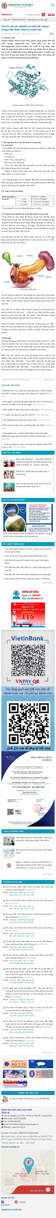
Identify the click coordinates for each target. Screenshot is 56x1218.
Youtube (22, 1202)
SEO (22, 1143)
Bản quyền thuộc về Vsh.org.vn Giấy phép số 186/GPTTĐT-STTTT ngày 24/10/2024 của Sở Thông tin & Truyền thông (27, 1137)
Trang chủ (6, 20)
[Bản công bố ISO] (28, 789)
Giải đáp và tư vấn (12, 882)
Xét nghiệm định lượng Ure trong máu (26, 420)
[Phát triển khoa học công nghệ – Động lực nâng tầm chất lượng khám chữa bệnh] (8, 841)
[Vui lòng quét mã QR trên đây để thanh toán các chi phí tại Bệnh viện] (28, 661)
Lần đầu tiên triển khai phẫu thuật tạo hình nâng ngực (28, 574)
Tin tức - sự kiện (11, 453)
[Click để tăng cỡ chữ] (53, 34)
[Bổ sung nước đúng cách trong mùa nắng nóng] (8, 853)
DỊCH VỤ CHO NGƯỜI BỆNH (14, 500)
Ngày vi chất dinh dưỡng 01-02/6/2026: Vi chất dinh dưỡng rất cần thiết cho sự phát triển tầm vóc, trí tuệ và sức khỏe (34, 865)
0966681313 (6, 15)
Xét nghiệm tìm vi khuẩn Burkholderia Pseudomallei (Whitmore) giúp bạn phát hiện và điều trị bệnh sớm (26, 436)
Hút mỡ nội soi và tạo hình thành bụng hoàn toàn (26, 556)
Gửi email (50, 380)
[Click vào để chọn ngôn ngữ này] (53, 15)
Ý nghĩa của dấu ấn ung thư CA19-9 (26, 415)
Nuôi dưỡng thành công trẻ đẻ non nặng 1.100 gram (27, 579)
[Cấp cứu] (28, 615)
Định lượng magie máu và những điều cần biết (27, 426)
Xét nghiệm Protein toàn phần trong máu (28, 410)
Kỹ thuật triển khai (19, 20)
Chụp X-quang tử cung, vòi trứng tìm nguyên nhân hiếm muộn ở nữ (26, 445)
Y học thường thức (13, 831)
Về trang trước (10, 380)
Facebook (5, 1205)
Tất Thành (30, 1143)
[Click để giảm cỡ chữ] (51, 34)
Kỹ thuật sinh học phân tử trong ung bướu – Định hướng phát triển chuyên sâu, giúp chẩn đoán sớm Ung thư (27, 393)
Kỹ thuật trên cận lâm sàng (37, 20)
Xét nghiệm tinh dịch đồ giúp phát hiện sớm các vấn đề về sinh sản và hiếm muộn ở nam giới (27, 402)
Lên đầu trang (23, 380)
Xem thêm (47, 583)
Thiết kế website (8, 1143)
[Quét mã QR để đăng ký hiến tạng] (28, 723)
